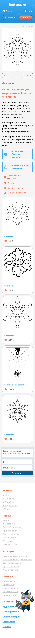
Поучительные (10, 591)
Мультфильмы (11, 611)
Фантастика (9, 523)
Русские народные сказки (16, 555)
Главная (9, 11)
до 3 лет (7, 495)
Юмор (6, 520)
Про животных (10, 581)
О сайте (7, 626)
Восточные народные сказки (17, 559)
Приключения (10, 530)
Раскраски (8, 601)
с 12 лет (7, 509)
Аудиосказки (10, 606)
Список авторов (11, 616)
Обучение (8, 541)
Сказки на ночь (10, 588)
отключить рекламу (27, 26)
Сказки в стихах (11, 534)
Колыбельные (10, 544)
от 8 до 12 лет (10, 505)
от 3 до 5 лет (9, 498)
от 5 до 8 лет (9, 502)
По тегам (28, 11)
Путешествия (9, 537)
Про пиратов (9, 595)
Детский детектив (12, 527)
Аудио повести (10, 569)
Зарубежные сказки (13, 562)
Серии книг (9, 621)
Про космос (8, 584)
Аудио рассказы (11, 566)
